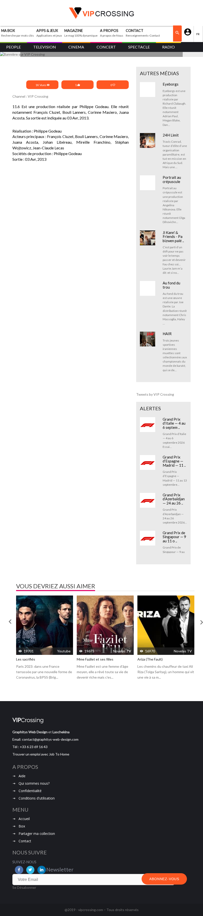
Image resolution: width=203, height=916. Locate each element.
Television (44, 47)
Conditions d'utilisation (37, 798)
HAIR (167, 333)
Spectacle (139, 47)
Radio (168, 47)
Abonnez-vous (164, 879)
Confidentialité (30, 790)
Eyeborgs (170, 84)
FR (198, 34)
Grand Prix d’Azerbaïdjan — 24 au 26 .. (174, 499)
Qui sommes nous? (34, 783)
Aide (22, 776)
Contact (25, 841)
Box (22, 826)
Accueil (24, 818)
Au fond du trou (171, 285)
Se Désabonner (24, 887)
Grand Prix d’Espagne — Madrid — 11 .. (174, 461)
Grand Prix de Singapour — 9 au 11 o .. (174, 536)
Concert (106, 47)
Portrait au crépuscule (172, 179)
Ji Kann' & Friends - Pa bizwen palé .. (173, 236)
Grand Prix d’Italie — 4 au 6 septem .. (174, 423)
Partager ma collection (37, 833)
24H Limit (171, 135)
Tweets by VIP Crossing (155, 394)
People (13, 47)
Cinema (76, 47)
